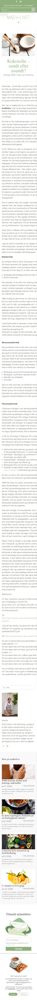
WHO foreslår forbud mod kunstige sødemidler (14, 781)
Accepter (12, 994)
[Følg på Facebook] (16, 1)
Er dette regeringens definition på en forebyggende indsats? (18, 816)
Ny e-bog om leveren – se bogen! (18, 5)
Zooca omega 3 (10, 470)
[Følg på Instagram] (20, 1)
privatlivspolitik (10, 945)
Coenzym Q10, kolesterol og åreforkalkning (15, 851)
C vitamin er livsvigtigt (13, 885)
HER (16, 644)
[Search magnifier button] (33, 9)
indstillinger (11, 989)
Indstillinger (23, 994)
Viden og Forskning (25, 75)
